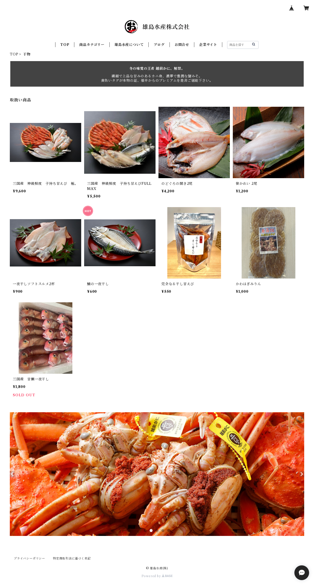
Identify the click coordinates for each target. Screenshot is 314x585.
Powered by (152, 576)
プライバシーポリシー (29, 558)
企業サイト (208, 44)
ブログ (159, 44)
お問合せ (182, 44)
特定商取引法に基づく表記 (72, 558)
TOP (64, 44)
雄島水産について (129, 44)
